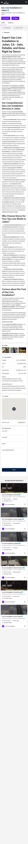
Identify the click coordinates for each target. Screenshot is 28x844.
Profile (3, 22)
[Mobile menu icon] (2, 2)
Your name (4, 431)
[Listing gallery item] (5, 350)
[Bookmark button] (25, 504)
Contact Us (10, 22)
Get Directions (21, 422)
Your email (4, 437)
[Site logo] (6, 2)
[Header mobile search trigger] (26, 2)
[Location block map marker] (14, 409)
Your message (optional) (8, 450)
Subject (4, 443)
